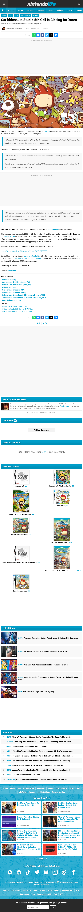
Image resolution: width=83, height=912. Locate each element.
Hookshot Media (16, 882)
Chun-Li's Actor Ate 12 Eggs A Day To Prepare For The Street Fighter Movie (38, 737)
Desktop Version (58, 792)
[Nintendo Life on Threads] (64, 873)
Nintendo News (67, 890)
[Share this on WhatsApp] (34, 35)
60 (15, 683)
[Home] (3, 10)
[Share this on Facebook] (42, 35)
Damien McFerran (15, 29)
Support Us (41, 788)
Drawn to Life (9, 237)
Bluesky (44, 413)
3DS (16, 15)
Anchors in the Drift (31, 256)
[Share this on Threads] (51, 35)
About (12, 788)
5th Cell (35, 15)
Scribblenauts (25, 15)
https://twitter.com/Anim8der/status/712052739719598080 (24, 251)
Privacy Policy (61, 788)
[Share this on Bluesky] (38, 35)
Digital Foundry (53, 890)
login (44, 452)
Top (6, 788)
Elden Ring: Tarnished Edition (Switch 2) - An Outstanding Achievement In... (39, 742)
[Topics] (4, 4)
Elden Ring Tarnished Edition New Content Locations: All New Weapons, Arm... (39, 751)
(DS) (9, 280)
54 (46, 323)
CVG (55, 894)
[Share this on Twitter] (47, 35)
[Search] (79, 4)
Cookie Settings (43, 792)
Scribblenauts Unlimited (21, 535)
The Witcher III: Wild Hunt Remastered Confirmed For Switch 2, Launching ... (39, 761)
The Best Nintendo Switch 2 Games (23, 775)
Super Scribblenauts (21, 591)
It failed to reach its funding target (28, 259)
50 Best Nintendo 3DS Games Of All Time (17, 309)
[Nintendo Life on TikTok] (28, 873)
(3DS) (13, 290)
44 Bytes (53, 882)
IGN (77, 890)
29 (15, 696)
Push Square (15, 890)
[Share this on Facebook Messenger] (56, 35)
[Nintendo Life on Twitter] (37, 873)
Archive (32, 792)
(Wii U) (14, 292)
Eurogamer (24, 894)
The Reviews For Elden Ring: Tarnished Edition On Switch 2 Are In (36, 780)
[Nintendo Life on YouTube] (19, 873)
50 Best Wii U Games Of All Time (14, 306)
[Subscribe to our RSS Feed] (10, 873)
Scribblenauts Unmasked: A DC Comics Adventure (21, 562)
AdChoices (63, 882)
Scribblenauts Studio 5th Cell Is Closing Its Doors (39, 20)
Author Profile (33, 413)
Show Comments (42, 430)
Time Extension (65, 406)
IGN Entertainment (35, 882)
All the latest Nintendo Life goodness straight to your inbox (41, 903)
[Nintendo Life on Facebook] (73, 873)
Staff (19, 788)
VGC (33, 894)
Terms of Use (74, 788)
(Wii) (16, 285)
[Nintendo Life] (41, 4)
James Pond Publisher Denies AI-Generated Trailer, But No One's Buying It (38, 770)
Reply (53, 413)
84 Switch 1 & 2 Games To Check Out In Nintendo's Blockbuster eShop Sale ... (39, 756)
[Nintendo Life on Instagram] (55, 873)
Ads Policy (23, 792)
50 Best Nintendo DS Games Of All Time (17, 312)
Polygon (47, 131)
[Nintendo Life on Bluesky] (46, 873)
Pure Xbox (27, 890)
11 (15, 656)
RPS (61, 894)
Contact (51, 788)
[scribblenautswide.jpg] (41, 102)
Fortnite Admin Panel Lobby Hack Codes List (26, 746)
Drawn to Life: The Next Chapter (61, 486)
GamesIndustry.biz (44, 894)
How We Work (28, 788)
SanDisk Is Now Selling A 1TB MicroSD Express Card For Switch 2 (34, 765)
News (4, 15)
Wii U (10, 15)
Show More (41, 859)
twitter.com (11, 271)
